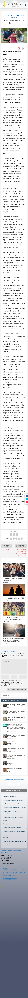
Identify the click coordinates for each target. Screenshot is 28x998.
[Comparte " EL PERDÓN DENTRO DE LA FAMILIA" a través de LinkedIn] (17, 534)
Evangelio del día (11, 744)
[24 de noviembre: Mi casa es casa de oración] (5, 763)
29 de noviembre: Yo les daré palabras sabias (14, 742)
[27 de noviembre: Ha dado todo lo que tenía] (5, 756)
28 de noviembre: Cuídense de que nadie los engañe (16, 749)
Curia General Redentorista (10, 796)
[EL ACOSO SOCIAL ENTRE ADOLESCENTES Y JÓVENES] (14, 609)
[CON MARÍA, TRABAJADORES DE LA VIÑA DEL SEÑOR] (5, 719)
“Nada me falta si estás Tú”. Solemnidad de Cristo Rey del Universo (15, 770)
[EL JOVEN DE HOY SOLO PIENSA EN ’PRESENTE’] (14, 570)
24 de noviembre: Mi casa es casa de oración (16, 762)
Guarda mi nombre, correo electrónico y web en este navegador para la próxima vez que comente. (13, 683)
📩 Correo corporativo (14, 790)
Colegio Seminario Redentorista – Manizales (14, 807)
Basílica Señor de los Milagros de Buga (13, 800)
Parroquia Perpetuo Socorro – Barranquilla (14, 824)
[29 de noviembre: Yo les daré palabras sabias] (5, 743)
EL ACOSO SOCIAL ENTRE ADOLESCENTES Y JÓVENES (12, 618)
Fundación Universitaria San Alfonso (12, 804)
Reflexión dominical (11, 720)
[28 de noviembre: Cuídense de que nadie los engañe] (5, 749)
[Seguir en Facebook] (27, 496)
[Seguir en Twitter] (27, 499)
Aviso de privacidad (10, 879)
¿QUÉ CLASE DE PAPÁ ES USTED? (14, 598)
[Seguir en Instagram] (27, 502)
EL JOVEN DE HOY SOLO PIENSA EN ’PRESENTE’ (13, 579)
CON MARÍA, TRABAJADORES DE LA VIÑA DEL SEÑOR (16, 718)
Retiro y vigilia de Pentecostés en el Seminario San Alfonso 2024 (16, 705)
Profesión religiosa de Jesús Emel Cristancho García (16, 711)
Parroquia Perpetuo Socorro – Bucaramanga (14, 831)
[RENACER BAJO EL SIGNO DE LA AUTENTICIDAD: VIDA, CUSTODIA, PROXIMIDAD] (14, 630)
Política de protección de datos (14, 869)
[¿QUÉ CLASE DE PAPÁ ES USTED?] (14, 590)
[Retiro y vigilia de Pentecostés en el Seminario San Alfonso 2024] (5, 705)
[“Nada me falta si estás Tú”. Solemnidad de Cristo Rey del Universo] (5, 770)
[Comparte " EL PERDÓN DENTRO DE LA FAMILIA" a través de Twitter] (14, 534)
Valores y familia (19, 20)
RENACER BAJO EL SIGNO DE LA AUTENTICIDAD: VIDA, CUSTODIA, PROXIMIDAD (13, 640)
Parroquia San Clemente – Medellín (12, 827)
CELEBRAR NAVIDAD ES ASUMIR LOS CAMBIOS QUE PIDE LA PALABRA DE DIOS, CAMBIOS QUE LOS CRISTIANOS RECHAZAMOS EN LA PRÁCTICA (16, 727)
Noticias (9, 707)
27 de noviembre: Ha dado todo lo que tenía (16, 756)
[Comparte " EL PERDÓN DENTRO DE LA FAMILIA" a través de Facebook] (11, 534)
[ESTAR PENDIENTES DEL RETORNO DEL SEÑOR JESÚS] (5, 736)
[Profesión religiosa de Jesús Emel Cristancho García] (5, 712)
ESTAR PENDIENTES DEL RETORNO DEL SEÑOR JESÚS (16, 736)
